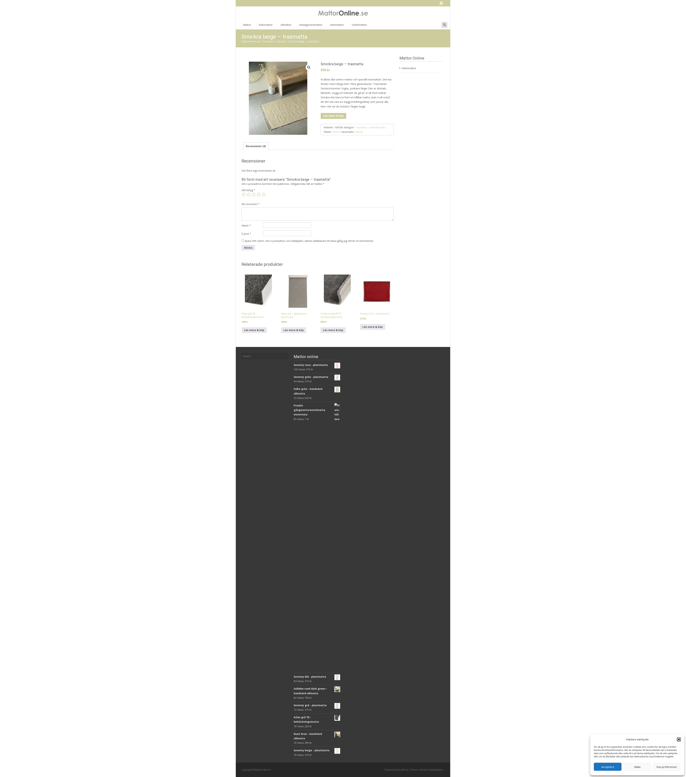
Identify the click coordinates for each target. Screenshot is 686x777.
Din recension (251, 204)
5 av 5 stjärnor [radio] (264, 194)
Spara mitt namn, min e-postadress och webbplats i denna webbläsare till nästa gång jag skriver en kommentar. (309, 241)
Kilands (336, 132)
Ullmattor (285, 24)
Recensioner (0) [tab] (256, 146)
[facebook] (441, 4)
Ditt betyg (248, 190)
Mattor (247, 24)
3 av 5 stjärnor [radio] (254, 194)
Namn (246, 225)
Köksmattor (266, 24)
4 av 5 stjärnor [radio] (259, 194)
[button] (679, 739)
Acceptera (608, 767)
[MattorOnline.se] (343, 13)
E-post (246, 233)
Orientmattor (359, 24)
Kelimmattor (409, 68)
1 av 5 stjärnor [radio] (244, 194)
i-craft (421, 769)
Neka (637, 767)
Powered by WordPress (397, 769)
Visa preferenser (666, 767)
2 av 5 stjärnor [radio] (249, 194)
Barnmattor (337, 24)
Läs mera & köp (333, 115)
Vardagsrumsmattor (310, 24)
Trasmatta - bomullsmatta (370, 127)
